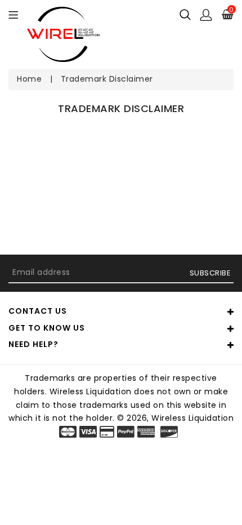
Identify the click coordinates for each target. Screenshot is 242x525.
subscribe (210, 273)
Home (29, 78)
